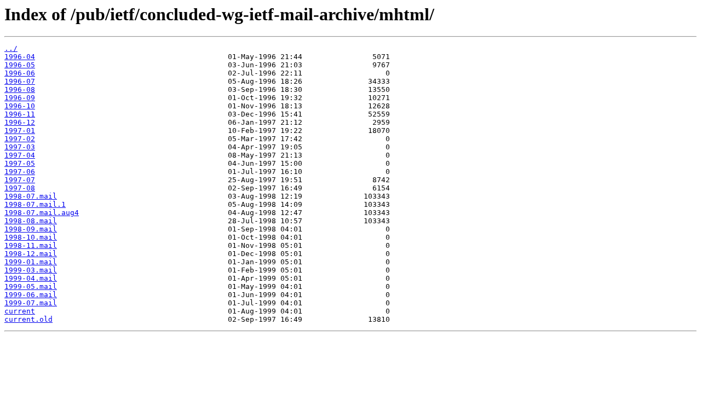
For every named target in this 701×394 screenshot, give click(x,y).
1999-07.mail (30, 303)
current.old (28, 319)
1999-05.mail (30, 286)
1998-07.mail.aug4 (41, 212)
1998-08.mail (30, 221)
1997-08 (19, 188)
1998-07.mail (30, 196)
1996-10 (19, 106)
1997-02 (19, 139)
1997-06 (19, 171)
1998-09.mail (30, 229)
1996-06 (19, 73)
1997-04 (19, 155)
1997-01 (19, 130)
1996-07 (19, 81)
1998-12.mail (30, 254)
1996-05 (19, 65)
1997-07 (19, 180)
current (19, 311)
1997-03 (19, 147)
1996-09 (19, 98)
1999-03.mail (30, 270)
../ (11, 48)
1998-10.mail (30, 237)
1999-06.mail (30, 295)
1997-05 (19, 163)
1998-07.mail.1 (35, 204)
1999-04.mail (30, 278)
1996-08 (19, 89)
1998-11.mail (30, 245)
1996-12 (19, 122)
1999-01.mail (30, 262)
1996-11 (19, 114)
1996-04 (19, 57)
